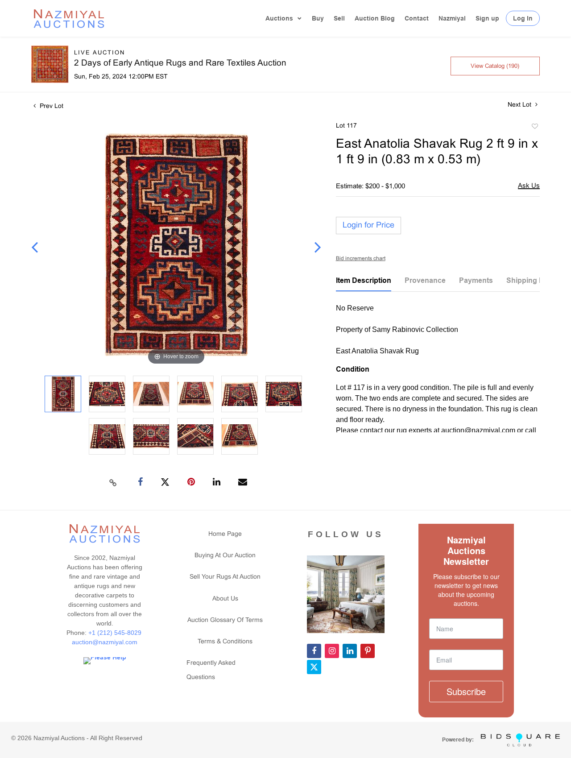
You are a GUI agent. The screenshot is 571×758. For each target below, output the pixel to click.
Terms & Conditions (225, 642)
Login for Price (368, 225)
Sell (339, 18)
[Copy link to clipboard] (113, 482)
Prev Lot (50, 106)
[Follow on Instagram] (332, 651)
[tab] (363, 283)
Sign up (487, 18)
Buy (318, 18)
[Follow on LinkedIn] (350, 651)
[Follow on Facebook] (314, 651)
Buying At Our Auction (225, 556)
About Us (225, 599)
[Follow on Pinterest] (367, 651)
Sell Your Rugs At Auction (225, 577)
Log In (523, 18)
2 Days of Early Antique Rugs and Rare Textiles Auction (180, 63)
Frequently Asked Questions (211, 670)
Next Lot (520, 105)
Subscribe (466, 691)
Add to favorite (534, 128)
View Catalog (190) (495, 66)
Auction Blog (375, 18)
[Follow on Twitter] (314, 667)
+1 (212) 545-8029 (115, 632)
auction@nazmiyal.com (104, 642)
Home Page (225, 534)
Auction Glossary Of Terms (225, 620)
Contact (417, 18)
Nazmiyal (452, 18)
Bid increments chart (360, 258)
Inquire (529, 187)
